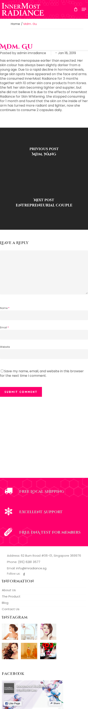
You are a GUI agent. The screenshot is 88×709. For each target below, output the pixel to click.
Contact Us (10, 609)
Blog (5, 603)
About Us (9, 590)
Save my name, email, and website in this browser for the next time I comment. (42, 373)
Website (5, 347)
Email (4, 327)
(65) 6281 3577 (29, 562)
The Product (11, 596)
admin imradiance (31, 53)
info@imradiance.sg (31, 568)
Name (4, 308)
